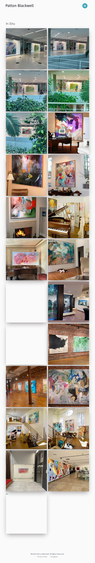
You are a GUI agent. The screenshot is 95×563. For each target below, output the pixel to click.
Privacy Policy (42, 557)
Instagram (54, 557)
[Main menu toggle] (84, 5)
